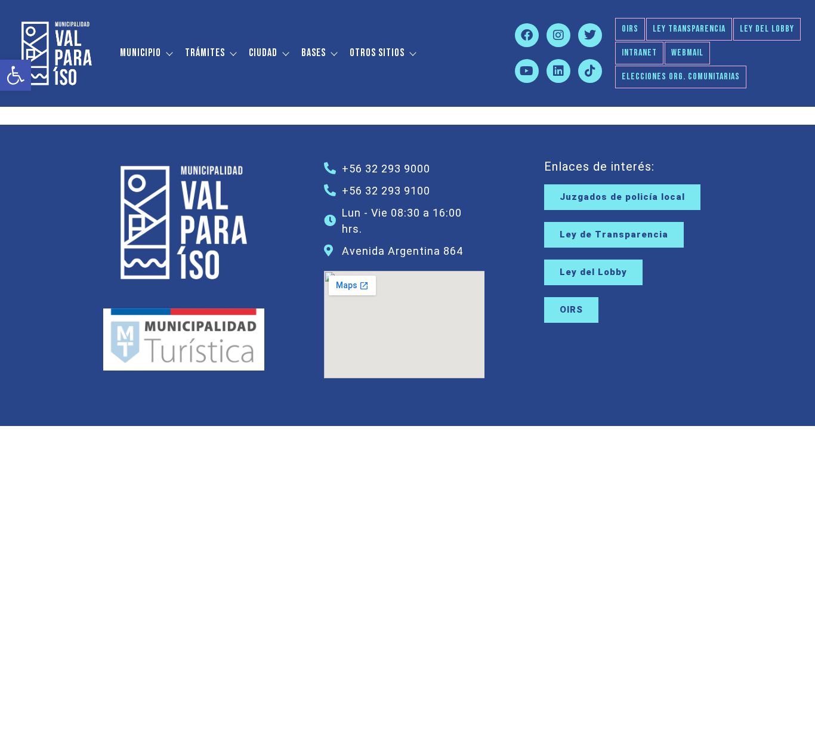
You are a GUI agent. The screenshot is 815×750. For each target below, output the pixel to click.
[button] (15, 75)
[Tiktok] (590, 71)
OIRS (630, 29)
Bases (313, 53)
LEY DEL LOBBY (767, 29)
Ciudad (263, 53)
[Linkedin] (558, 71)
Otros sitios (377, 53)
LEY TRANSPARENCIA (689, 29)
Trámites (205, 53)
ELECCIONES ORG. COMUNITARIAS (681, 76)
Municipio (140, 53)
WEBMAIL (687, 52)
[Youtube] (527, 71)
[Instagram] (558, 35)
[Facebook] (527, 35)
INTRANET (639, 52)
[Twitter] (590, 35)
